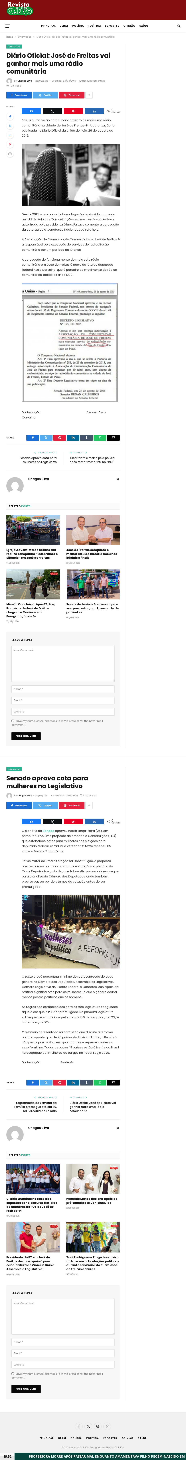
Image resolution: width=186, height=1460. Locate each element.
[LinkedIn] (10, 135)
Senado (48, 831)
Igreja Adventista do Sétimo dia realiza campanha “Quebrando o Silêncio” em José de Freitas (32, 554)
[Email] (10, 153)
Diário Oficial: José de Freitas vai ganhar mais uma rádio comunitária (93, 1107)
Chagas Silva (24, 80)
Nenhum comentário (93, 80)
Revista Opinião (115, 1447)
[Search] (179, 26)
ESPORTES (112, 26)
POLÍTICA (94, 26)
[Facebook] (10, 116)
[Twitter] (10, 125)
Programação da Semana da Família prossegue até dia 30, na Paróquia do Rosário (35, 1107)
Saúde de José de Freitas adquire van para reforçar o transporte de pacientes (92, 608)
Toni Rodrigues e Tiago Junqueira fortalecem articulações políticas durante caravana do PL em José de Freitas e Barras (92, 1263)
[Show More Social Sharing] (89, 95)
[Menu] (7, 26)
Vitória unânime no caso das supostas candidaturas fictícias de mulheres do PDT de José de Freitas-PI (31, 1205)
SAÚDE (144, 26)
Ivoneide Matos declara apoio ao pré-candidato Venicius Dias (92, 1201)
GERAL (64, 26)
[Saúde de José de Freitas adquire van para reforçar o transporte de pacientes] (93, 584)
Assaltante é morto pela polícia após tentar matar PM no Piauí (92, 460)
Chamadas (14, 46)
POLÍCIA (78, 26)
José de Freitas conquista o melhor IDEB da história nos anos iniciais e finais (91, 554)
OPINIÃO (129, 26)
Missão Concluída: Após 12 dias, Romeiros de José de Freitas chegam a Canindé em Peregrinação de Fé (30, 610)
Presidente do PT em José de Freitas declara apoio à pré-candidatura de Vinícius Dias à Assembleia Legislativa (30, 1263)
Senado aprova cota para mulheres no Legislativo (38, 460)
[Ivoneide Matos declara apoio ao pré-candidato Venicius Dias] (93, 1179)
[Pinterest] (10, 144)
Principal (48, 26)
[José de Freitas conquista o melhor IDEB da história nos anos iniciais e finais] (93, 530)
